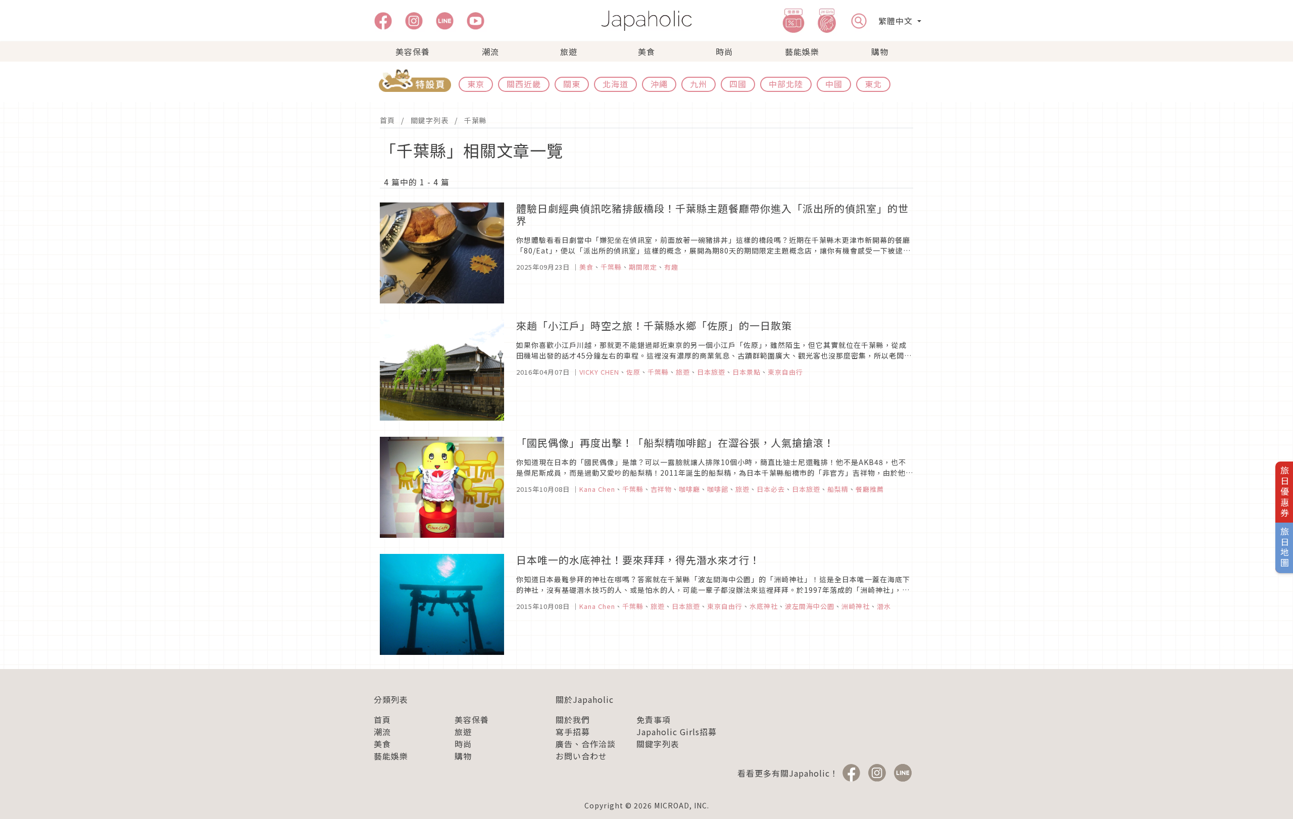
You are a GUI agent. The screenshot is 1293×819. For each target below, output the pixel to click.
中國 (833, 84)
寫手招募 (573, 732)
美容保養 (412, 51)
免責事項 (653, 719)
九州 (698, 84)
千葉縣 (475, 120)
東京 (475, 84)
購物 (879, 51)
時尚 (724, 51)
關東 (571, 84)
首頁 (387, 120)
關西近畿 (524, 84)
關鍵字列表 (430, 120)
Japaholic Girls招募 (676, 732)
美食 (646, 51)
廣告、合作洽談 (586, 744)
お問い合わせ (581, 756)
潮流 (490, 51)
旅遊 (568, 51)
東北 (873, 84)
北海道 (615, 84)
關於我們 (573, 719)
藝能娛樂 (802, 51)
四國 (738, 84)
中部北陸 (786, 84)
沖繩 (659, 84)
